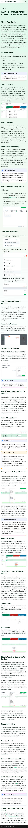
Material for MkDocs (10, 826)
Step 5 (15, 767)
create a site (12, 197)
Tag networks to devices (11, 816)
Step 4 (16, 783)
